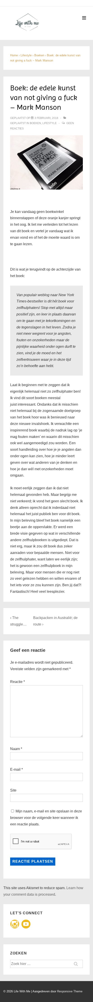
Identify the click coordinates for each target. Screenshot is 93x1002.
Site (13, 790)
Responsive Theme (69, 991)
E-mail (15, 769)
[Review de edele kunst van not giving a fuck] (46, 162)
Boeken (35, 123)
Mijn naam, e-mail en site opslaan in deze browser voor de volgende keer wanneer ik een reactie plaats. (46, 817)
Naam (15, 749)
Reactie (17, 682)
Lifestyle (49, 123)
